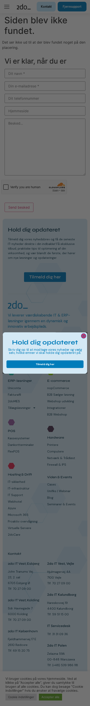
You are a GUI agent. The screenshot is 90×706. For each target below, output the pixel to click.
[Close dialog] (83, 335)
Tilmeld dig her (45, 364)
